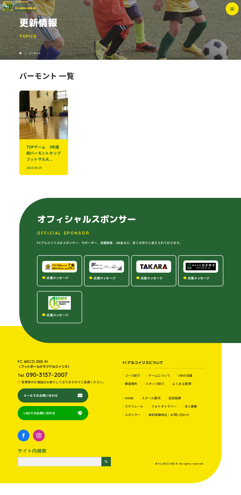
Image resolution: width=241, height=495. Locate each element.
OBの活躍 (185, 375)
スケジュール (134, 406)
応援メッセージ (57, 277)
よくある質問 (181, 383)
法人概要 (191, 406)
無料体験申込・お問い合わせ (169, 414)
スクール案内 (151, 398)
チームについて (159, 375)
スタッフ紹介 (154, 383)
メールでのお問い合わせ (41, 395)
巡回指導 (175, 398)
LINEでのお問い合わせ (39, 413)
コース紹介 (132, 375)
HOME (129, 398)
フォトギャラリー (164, 406)
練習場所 (131, 383)
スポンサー (133, 414)
